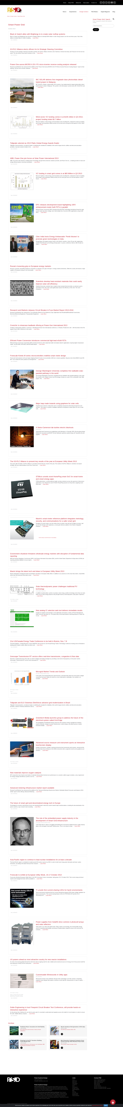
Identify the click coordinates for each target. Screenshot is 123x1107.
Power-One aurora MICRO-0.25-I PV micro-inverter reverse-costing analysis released (43, 64)
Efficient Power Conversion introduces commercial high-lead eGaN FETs (38, 340)
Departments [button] (72, 11)
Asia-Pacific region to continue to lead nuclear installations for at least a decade (41, 860)
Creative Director (97, 1085)
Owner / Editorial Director (99, 1081)
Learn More (35, 38)
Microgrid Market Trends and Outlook (50, 672)
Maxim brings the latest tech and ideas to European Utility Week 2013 (37, 571)
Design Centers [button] (84, 11)
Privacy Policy (75, 1093)
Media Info (74, 1082)
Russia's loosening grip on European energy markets (30, 266)
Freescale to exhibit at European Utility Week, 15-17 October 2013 (36, 875)
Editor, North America (98, 1082)
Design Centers (13, 16)
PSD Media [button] (94, 11)
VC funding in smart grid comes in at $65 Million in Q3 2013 (59, 173)
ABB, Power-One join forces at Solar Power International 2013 (34, 158)
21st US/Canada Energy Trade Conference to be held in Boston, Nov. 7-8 (38, 641)
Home (64, 2)
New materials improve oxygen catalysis (25, 773)
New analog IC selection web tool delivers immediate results (59, 610)
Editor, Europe (97, 1083)
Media (78, 2)
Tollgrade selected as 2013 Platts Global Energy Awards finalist (34, 143)
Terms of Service (75, 1095)
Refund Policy (75, 1094)
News (73, 1085)
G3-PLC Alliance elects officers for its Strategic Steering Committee (36, 49)
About (71, 2)
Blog (114, 11)
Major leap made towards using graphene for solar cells (57, 403)
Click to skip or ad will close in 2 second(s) (47, 537)
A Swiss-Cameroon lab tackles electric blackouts (54, 427)
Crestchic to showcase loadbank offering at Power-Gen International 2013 (38, 325)
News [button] (64, 11)
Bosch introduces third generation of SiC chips (73, 1026)
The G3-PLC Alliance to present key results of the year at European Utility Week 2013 (43, 461)
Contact (94, 2)
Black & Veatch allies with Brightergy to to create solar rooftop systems (37, 34)
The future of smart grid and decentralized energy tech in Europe (35, 803)
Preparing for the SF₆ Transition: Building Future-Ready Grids (31, 1041)
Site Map (74, 1092)
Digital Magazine (105, 11)
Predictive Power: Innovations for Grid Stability (32, 1026)
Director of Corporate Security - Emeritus (102, 1088)
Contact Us (74, 1084)
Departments (75, 1087)
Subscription (86, 2)
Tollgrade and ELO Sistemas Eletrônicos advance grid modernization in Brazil (40, 703)
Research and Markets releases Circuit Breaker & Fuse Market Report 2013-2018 (41, 310)
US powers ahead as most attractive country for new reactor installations (38, 959)
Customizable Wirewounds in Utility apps (51, 975)
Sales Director (97, 1084)
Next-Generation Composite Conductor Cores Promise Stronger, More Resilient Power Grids (72, 1041)
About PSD (74, 1081)
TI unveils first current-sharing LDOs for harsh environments (59, 890)
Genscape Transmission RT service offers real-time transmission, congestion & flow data (44, 656)
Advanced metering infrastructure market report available (32, 788)
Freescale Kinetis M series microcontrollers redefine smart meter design (38, 356)
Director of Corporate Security (100, 1087)
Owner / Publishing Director (99, 1079)
